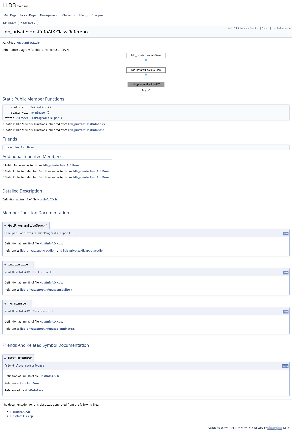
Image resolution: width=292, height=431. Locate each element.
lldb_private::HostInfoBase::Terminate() (47, 328)
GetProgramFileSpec (44, 118)
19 (29, 243)
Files (81, 15)
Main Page (10, 15)
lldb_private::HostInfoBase (86, 130)
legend (146, 90)
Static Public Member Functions (243, 28)
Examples (97, 15)
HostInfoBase (24, 147)
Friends (265, 28)
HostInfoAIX (28, 22)
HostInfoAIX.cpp (51, 243)
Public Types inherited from (42, 165)
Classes (67, 15)
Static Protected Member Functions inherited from (57, 171)
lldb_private (9, 22)
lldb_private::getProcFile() (37, 250)
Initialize (38, 107)
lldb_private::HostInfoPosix (86, 124)
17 (26, 199)
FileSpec (22, 118)
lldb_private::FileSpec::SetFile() (83, 250)
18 (29, 376)
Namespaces (47, 15)
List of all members (281, 28)
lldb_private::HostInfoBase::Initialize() (46, 289)
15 (29, 282)
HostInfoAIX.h (28, 42)
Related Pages (28, 15)
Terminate (37, 112)
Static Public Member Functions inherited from (55, 124)
